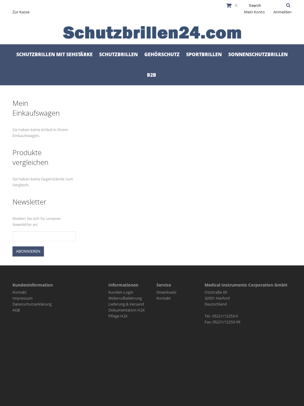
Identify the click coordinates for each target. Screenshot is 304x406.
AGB (16, 310)
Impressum (22, 298)
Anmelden (282, 12)
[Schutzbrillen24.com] (152, 32)
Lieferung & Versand (126, 304)
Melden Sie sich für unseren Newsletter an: (36, 221)
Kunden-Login (120, 292)
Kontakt (19, 292)
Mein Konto (254, 12)
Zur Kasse (20, 12)
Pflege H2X (118, 316)
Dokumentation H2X (126, 310)
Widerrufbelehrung (125, 298)
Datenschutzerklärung (32, 304)
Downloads (166, 292)
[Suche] (288, 5)
